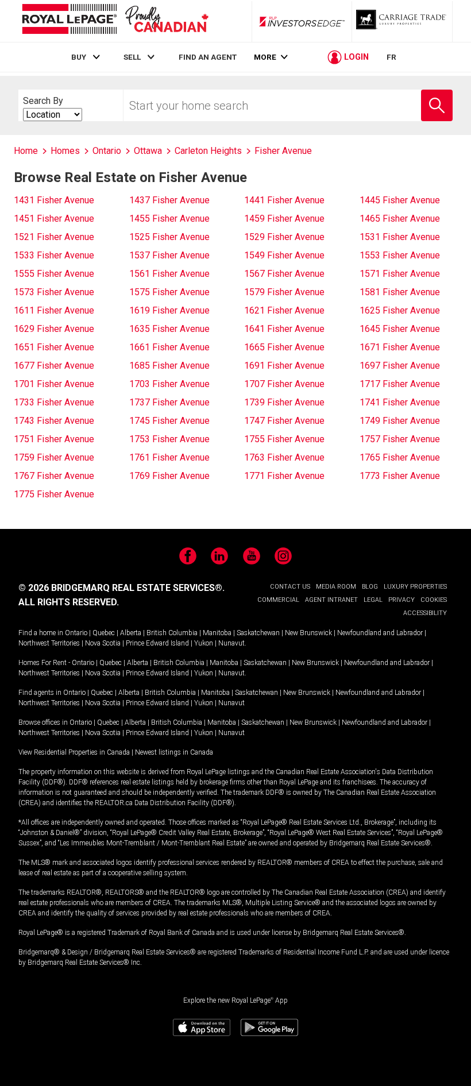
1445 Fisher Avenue (400, 200)
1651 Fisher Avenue (54, 347)
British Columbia (172, 633)
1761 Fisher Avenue (169, 457)
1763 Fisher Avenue (284, 457)
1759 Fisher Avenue (54, 457)
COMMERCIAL (278, 600)
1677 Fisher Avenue (54, 365)
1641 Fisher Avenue (284, 328)
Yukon (203, 643)
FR (391, 56)
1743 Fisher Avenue (54, 420)
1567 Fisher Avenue (284, 273)
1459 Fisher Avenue (284, 218)
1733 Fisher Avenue (54, 402)
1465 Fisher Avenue (400, 218)
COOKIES (433, 600)
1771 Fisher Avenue (284, 475)
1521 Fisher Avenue (54, 236)
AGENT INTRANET (331, 600)
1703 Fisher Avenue (169, 383)
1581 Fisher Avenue (400, 292)
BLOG (370, 586)
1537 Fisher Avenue (169, 255)
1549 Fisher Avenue (284, 255)
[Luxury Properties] (402, 21)
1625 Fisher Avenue (400, 310)
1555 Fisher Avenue (54, 273)
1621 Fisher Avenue (284, 310)
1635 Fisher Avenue (169, 328)
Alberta (130, 633)
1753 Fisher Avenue (169, 439)
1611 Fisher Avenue (54, 310)
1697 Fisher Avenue (400, 365)
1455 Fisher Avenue (169, 218)
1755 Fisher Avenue (284, 439)
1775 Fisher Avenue (54, 494)
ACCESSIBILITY (425, 613)
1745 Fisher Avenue (169, 420)
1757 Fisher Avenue (400, 439)
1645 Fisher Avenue (400, 328)
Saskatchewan (258, 633)
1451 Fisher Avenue (54, 218)
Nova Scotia (103, 643)
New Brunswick (308, 633)
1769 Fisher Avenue (169, 475)
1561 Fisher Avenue (169, 273)
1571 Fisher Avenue (400, 273)
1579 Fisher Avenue (284, 292)
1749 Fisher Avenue (400, 420)
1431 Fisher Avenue (54, 200)
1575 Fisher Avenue (169, 292)
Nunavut (231, 643)
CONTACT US (290, 586)
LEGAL (373, 600)
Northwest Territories (49, 643)
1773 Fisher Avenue (400, 475)
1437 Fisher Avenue (169, 200)
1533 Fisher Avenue (54, 255)
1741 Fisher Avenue (400, 402)
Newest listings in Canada (174, 752)
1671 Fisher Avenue (400, 347)
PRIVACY (401, 600)
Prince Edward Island (157, 643)
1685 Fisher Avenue (169, 365)
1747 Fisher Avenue (284, 420)
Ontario (76, 633)
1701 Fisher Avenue (54, 383)
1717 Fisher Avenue (400, 383)
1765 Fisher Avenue (400, 457)
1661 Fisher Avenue (169, 347)
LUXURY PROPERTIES (415, 586)
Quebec (103, 633)
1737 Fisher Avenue (169, 402)
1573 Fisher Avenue (54, 292)
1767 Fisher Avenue (54, 475)
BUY (78, 56)
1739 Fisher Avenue (284, 402)
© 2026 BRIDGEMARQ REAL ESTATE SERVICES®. (121, 587)
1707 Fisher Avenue (284, 383)
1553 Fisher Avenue (400, 255)
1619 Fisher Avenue (169, 310)
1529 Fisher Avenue (284, 236)
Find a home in (40, 633)
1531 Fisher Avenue (400, 236)
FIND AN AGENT (208, 56)
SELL (132, 56)
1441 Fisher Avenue (284, 200)
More (265, 57)
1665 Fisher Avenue (284, 347)
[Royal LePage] (114, 21)
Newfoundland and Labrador (380, 633)
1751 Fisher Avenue (54, 439)
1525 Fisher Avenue (169, 236)
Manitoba (217, 633)
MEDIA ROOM (336, 586)
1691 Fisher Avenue (284, 365)
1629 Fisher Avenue (54, 328)
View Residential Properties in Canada (74, 752)
